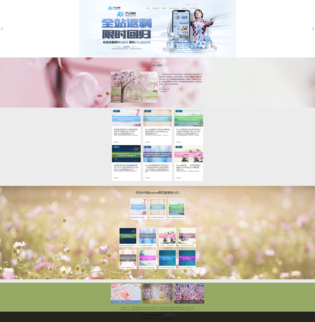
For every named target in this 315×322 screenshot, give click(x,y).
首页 (147, 8)
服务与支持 (193, 8)
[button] (313, 29)
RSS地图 (166, 315)
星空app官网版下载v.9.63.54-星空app (182, 307)
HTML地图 (171, 315)
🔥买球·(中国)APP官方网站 (138, 307)
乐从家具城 (155, 8)
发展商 (164, 8)
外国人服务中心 (173, 8)
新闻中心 (184, 8)
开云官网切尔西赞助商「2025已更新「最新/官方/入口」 (178, 309)
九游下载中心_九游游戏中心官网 (158, 307)
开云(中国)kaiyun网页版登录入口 (164, 90)
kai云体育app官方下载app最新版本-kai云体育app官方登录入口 (139, 309)
